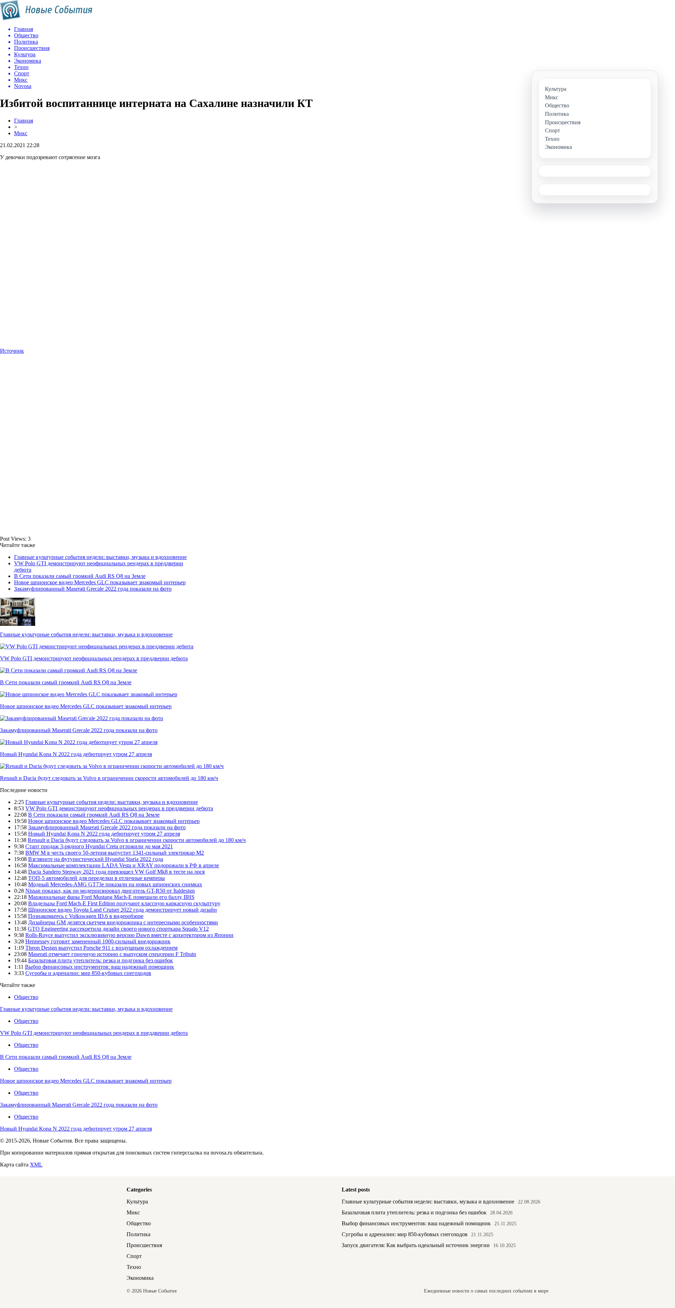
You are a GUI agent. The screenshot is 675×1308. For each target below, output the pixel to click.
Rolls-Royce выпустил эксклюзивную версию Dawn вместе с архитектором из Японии (129, 935)
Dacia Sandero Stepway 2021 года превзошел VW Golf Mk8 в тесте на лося (116, 872)
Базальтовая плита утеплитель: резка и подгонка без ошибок (100, 960)
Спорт (134, 1256)
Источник (12, 351)
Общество (26, 997)
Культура (137, 1202)
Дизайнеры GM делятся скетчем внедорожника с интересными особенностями (123, 922)
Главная (23, 121)
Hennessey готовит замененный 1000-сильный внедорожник (98, 941)
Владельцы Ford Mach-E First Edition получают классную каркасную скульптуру (124, 903)
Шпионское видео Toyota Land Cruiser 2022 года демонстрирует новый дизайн (122, 910)
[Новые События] (46, 18)
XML (36, 1165)
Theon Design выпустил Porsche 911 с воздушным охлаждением (101, 948)
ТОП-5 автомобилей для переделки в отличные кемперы (96, 878)
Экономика (140, 1278)
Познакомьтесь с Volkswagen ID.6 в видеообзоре (85, 916)
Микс (20, 133)
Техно (134, 1267)
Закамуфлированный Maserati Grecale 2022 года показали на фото (93, 589)
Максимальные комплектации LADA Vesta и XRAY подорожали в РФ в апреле (123, 865)
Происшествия (144, 1245)
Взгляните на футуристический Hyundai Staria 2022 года (95, 859)
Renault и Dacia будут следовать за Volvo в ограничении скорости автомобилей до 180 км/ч (109, 778)
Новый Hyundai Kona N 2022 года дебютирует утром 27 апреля (76, 754)
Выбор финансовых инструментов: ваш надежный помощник (99, 967)
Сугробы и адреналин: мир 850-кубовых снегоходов (88, 973)
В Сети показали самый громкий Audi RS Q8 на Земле (80, 576)
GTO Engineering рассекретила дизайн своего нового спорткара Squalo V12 (118, 929)
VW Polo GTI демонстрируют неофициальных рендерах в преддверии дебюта (94, 658)
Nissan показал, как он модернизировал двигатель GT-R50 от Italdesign (110, 891)
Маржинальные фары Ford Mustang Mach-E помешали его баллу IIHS (111, 897)
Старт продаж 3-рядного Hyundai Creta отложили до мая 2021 (99, 846)
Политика (138, 1234)
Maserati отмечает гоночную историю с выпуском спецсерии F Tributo (112, 954)
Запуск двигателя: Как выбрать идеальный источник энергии (416, 1245)
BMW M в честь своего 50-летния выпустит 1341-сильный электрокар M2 (114, 853)
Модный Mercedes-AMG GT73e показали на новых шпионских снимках (115, 884)
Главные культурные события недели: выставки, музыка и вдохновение (100, 557)
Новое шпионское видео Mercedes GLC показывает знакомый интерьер (100, 582)
